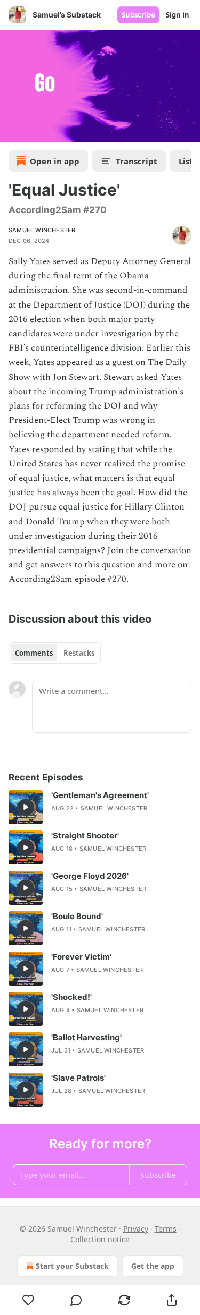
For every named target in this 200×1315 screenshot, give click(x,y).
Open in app (54, 161)
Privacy (135, 1229)
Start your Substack (72, 1266)
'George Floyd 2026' (90, 876)
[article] (100, 807)
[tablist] (55, 653)
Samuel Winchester (42, 230)
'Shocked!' (71, 997)
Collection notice (100, 1239)
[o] (25, 807)
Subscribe (138, 15)
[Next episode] (35, 130)
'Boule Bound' (77, 916)
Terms (166, 1229)
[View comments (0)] (77, 1300)
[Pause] (11, 130)
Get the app (152, 1266)
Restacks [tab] (78, 653)
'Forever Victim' (81, 957)
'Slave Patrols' (78, 1078)
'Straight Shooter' (85, 835)
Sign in (177, 15)
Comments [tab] (34, 653)
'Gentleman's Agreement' (100, 795)
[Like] (29, 1300)
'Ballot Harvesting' (86, 1037)
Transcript (136, 161)
